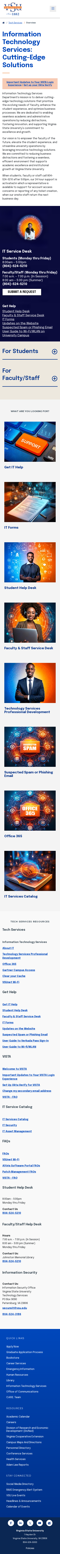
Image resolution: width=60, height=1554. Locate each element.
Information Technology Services (24, 942)
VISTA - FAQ (9, 1097)
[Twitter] (30, 1523)
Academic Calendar (18, 1416)
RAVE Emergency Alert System (24, 1490)
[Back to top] (55, 1542)
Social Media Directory (19, 1484)
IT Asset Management (17, 1131)
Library (10, 1380)
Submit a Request (22, 292)
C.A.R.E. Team (13, 1397)
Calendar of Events (18, 1506)
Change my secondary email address (26, 1091)
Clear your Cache (13, 976)
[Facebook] (10, 1523)
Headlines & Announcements (23, 1501)
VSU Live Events (15, 1495)
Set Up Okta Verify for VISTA (21, 1085)
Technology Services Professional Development (27, 710)
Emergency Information (20, 1369)
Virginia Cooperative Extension (25, 1436)
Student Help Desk (16, 311)
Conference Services (19, 1453)
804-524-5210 (11, 1213)
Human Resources (17, 1375)
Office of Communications (22, 1391)
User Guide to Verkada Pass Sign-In (25, 1040)
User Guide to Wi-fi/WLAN (19, 1047)
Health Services (16, 1459)
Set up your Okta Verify (38, 85)
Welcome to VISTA (14, 1069)
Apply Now (12, 1346)
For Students (20, 351)
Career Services (16, 1363)
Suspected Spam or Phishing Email (27, 327)
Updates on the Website (20, 323)
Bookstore (12, 1358)
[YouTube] (39, 1523)
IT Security (9, 1125)
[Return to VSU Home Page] (3, 23)
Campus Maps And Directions (24, 1442)
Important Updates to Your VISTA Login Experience (28, 1077)
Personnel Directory (18, 1448)
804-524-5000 (30, 1542)
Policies (30, 1548)
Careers (11, 1422)
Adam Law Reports (17, 1465)
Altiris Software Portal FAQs (21, 1165)
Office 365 (13, 836)
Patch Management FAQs (19, 1172)
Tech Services (15, 23)
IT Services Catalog (21, 896)
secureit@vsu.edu (14, 1308)
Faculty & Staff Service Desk (23, 315)
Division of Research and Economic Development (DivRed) (27, 1429)
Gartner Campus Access (18, 970)
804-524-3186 (11, 1314)
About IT (8, 948)
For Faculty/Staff (21, 374)
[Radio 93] (49, 1523)
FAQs (5, 1153)
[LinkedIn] (20, 1523)
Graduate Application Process (24, 1352)
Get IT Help (13, 467)
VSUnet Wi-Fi (10, 982)
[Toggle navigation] (53, 9)
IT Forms (8, 319)
